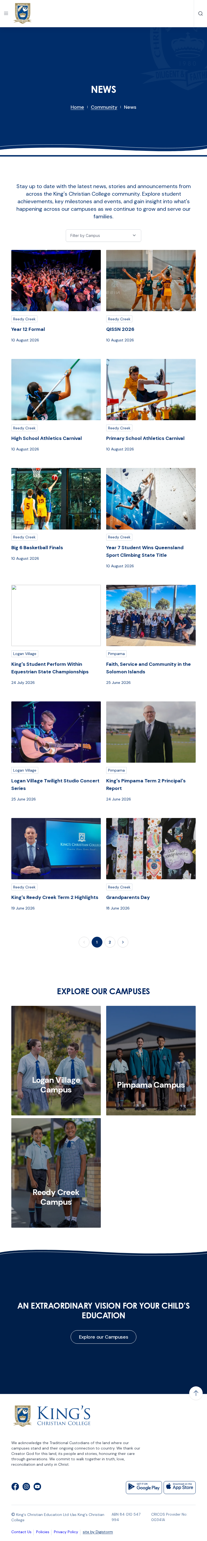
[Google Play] (144, 1487)
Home (77, 107)
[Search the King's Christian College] (200, 13)
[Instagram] (26, 1487)
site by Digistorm (98, 1531)
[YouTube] (37, 1487)
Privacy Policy (66, 1531)
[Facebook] (15, 1487)
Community (104, 107)
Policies (42, 1531)
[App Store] (180, 1487)
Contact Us (21, 1531)
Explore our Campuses (103, 1337)
